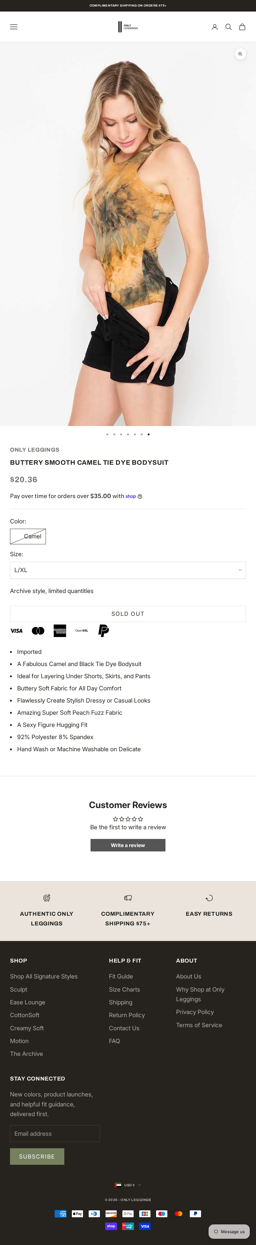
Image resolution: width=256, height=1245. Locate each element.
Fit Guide (121, 976)
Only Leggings (34, 450)
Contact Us (124, 1028)
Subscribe (37, 1156)
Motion (19, 1041)
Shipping (120, 1002)
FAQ (114, 1041)
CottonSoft (24, 1015)
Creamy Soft (27, 1028)
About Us (188, 976)
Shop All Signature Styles (44, 976)
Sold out (127, 613)
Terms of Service (199, 1025)
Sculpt (18, 989)
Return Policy (127, 1015)
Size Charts (124, 989)
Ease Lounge (27, 1002)
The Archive (26, 1053)
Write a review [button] (128, 845)
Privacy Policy (195, 1012)
